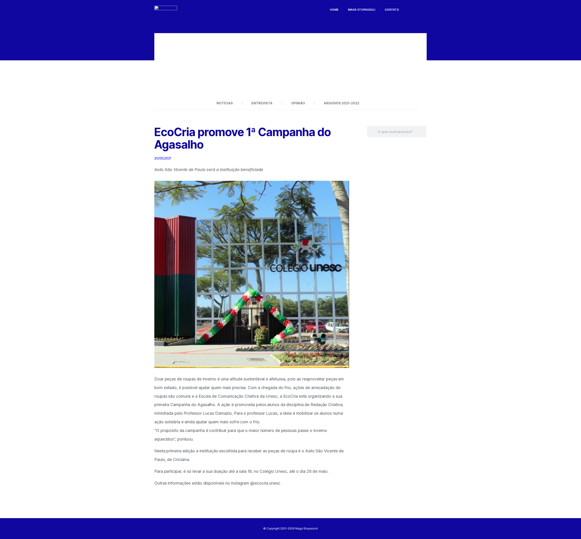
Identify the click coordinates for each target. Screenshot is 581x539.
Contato (392, 9)
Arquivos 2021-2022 (341, 103)
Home (334, 9)
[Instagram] (422, 9)
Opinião (298, 103)
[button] (160, 65)
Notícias (225, 103)
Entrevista (262, 103)
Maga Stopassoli (361, 9)
